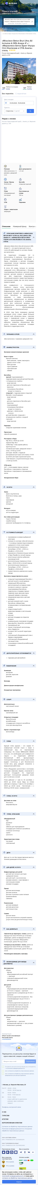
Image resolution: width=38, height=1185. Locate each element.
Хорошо (19, 1182)
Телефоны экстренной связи (11, 1107)
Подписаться (30, 1061)
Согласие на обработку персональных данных (17, 1126)
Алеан (8, 89)
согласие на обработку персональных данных (17, 1178)
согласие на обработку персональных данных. (21, 1071)
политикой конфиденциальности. (15, 1068)
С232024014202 (6, 1039)
